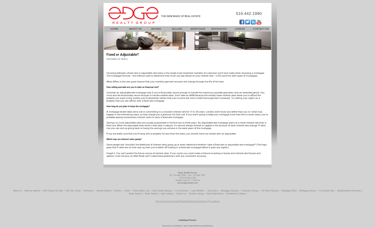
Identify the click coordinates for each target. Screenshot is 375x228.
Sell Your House (73, 190)
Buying (156, 28)
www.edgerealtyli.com (187, 183)
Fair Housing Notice (166, 201)
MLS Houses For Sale (53, 190)
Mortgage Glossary (230, 190)
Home (114, 28)
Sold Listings (167, 193)
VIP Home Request (270, 190)
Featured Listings (250, 190)
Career (240, 28)
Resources (219, 28)
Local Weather (197, 190)
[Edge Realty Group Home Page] (133, 16)
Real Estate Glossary (162, 190)
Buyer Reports (135, 193)
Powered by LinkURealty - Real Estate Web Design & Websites (187, 226)
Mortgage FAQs (289, 190)
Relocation (88, 190)
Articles (118, 190)
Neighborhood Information (349, 190)
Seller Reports (151, 193)
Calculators (212, 190)
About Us (135, 28)
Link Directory (181, 190)
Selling (177, 28)
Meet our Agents (32, 190)
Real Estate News (215, 193)
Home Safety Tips (141, 190)
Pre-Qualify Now (326, 190)
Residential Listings (236, 193)
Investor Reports (104, 190)
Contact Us (261, 28)
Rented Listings (196, 193)
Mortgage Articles (307, 190)
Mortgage (198, 28)
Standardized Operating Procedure (200, 201)
